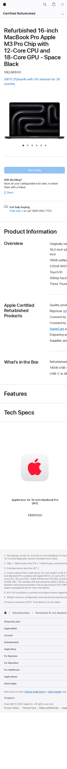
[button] (44, 4)
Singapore (9, 698)
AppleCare (57, 329)
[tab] (23, 145)
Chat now (16, 210)
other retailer (54, 692)
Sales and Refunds (48, 708)
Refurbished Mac (21, 613)
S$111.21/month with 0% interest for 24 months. (32, 81)
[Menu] (62, 4)
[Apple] (5, 612)
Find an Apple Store (35, 692)
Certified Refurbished (19, 13)
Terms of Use (29, 708)
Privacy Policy (11, 708)
